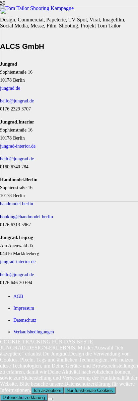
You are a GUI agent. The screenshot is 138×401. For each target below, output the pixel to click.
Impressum (23, 308)
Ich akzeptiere (47, 390)
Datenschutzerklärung (24, 397)
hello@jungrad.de (17, 274)
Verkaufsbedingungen (33, 331)
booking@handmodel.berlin (26, 216)
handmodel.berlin (16, 203)
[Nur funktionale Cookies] (50, 399)
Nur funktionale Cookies (90, 390)
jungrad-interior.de (18, 261)
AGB (18, 296)
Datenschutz (24, 320)
